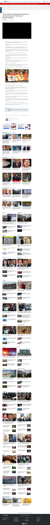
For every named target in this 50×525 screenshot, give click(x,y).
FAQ (26, 512)
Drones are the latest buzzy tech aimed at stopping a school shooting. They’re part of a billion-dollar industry (24, 485)
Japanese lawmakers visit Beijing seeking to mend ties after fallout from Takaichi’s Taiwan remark (27, 405)
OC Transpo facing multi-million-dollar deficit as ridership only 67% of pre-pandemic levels (27, 249)
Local (15, 1)
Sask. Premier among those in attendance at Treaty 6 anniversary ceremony (26, 183)
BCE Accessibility (5, 519)
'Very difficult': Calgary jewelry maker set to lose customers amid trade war (11, 253)
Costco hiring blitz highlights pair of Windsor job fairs (12, 381)
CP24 (26, 519)
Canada (18, 1)
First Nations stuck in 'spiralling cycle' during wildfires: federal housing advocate (12, 405)
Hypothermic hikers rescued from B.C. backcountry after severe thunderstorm (27, 226)
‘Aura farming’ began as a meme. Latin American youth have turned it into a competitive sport (23, 464)
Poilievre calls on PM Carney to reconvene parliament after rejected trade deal (26, 169)
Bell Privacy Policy (16, 519)
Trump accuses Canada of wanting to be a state (16, 169)
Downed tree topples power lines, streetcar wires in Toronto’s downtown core (12, 227)
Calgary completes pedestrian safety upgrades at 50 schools (7, 245)
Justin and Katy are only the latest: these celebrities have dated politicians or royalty (16, 208)
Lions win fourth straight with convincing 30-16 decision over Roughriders (9, 312)
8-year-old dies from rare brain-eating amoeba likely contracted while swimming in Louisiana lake (9, 443)
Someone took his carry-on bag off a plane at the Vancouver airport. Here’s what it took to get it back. (16, 505)
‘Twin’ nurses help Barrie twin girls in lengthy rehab (26, 364)
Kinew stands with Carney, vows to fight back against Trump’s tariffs (23, 290)
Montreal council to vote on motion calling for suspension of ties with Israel (12, 271)
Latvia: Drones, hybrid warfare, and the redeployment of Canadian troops (6, 505)
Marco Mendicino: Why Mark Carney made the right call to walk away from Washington (6, 196)
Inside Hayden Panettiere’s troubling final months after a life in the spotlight (26, 505)
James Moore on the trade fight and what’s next (26, 151)
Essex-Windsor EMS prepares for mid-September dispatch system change (8, 378)
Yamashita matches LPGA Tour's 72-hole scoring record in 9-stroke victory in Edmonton (27, 276)
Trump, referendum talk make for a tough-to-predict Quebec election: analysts (9, 268)
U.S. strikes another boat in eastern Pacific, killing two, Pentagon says (26, 409)
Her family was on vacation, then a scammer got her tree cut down (26, 140)
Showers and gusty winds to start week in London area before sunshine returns (12, 360)
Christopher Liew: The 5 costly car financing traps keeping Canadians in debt (16, 152)
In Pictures (25, 1)
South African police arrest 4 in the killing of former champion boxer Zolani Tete (9, 464)
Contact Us (23, 512)
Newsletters (28, 512)
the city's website (16, 104)
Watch (21, 1)
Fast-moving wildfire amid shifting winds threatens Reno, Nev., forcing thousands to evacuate (9, 485)
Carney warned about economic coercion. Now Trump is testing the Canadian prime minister (27, 272)
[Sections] (2, 1)
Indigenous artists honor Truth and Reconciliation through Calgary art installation (18, 110)
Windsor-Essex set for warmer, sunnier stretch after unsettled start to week (12, 386)
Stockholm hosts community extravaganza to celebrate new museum (12, 316)
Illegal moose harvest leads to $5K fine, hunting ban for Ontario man (24, 335)
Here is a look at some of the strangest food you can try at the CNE (6, 208)
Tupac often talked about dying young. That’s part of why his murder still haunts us (24, 443)
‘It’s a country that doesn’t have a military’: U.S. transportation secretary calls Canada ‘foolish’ (6, 183)
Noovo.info (38, 519)
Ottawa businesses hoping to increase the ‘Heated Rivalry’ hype (16, 183)
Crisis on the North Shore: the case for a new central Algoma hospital (26, 342)
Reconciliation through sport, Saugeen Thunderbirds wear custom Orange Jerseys (11, 364)
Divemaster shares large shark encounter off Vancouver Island (27, 381)
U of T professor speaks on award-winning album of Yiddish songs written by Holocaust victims (26, 196)
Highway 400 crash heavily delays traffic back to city (24, 357)
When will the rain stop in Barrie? (27, 359)
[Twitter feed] (3, 515)
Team (31, 512)
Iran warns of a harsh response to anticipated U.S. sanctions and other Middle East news (24, 401)
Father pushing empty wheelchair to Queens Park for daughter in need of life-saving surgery (24, 312)
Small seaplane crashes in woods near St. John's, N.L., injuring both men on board (12, 298)
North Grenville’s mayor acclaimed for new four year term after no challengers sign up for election (27, 254)
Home (12, 1)
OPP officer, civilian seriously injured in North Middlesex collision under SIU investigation (8, 357)
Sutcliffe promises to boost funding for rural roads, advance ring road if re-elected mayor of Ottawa (24, 246)
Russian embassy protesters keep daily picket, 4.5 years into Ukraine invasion (9, 401)
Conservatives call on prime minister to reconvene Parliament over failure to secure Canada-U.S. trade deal (6, 153)
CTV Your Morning (30, 1)
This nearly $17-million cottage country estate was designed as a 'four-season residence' (26, 208)
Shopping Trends (36, 1)
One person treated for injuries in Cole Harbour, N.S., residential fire (8, 290)
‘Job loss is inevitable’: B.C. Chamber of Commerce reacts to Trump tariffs (23, 222)
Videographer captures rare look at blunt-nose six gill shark (6, 169)
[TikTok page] (4, 515)
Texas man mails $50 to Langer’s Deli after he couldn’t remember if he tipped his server (16, 196)
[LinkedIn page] (7, 515)
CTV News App (20, 512)
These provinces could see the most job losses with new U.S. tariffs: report (16, 140)
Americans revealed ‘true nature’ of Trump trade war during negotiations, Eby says (27, 386)
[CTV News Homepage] (7, 1)
